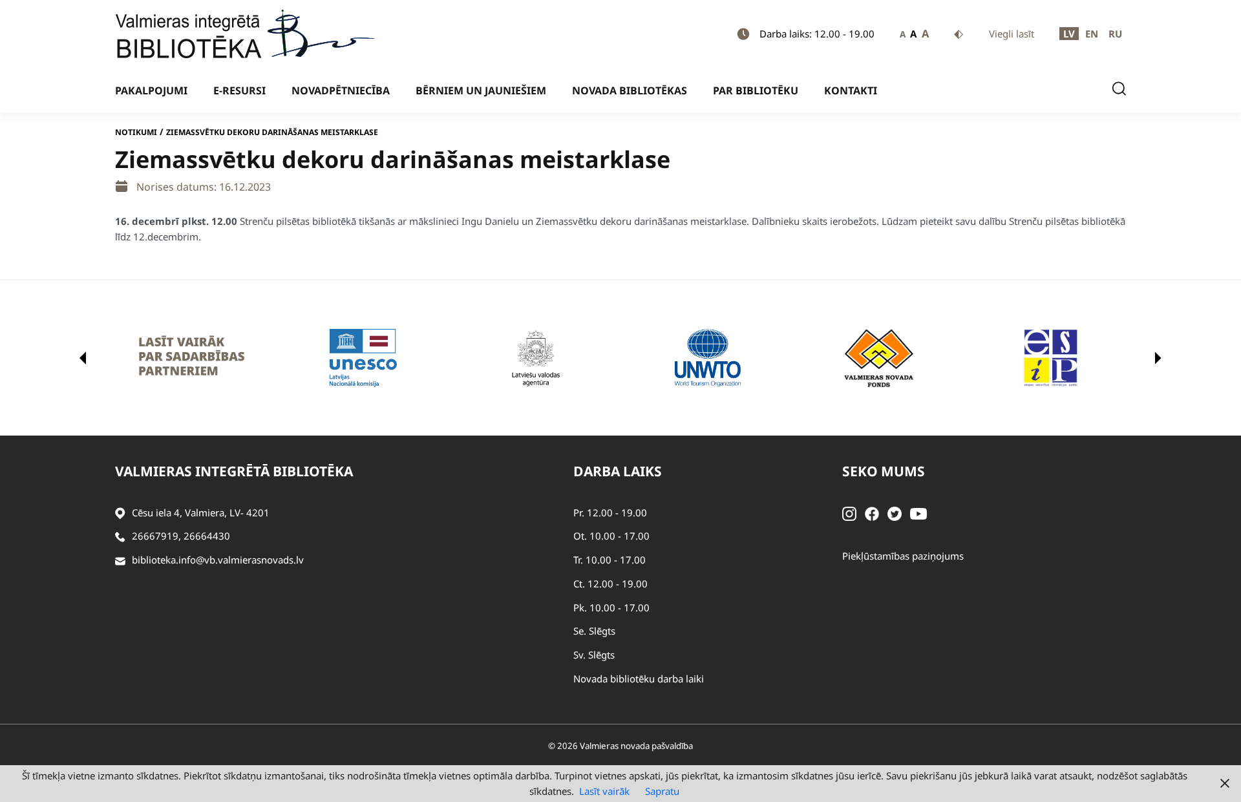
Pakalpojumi (151, 90)
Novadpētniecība (341, 90)
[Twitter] (894, 512)
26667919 (155, 535)
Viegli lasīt (1011, 33)
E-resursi (239, 90)
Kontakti (850, 90)
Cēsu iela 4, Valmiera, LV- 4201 (201, 512)
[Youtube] (918, 512)
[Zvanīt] (120, 536)
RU (1115, 33)
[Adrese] (120, 513)
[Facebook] (872, 512)
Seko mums (883, 471)
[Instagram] (849, 512)
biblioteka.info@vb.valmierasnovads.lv (218, 559)
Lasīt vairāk (604, 791)
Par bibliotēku (755, 90)
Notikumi (136, 132)
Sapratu (662, 791)
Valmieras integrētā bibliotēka (234, 471)
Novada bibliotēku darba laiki (638, 678)
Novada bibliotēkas (629, 90)
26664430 (207, 535)
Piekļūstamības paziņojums (903, 555)
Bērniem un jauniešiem (481, 90)
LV (1069, 33)
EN (1091, 33)
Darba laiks (617, 471)
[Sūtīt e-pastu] (120, 560)
